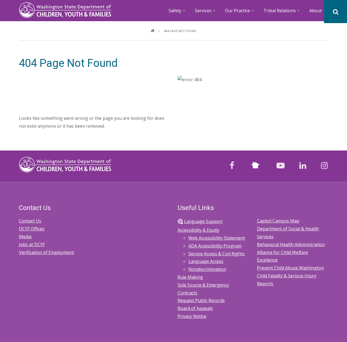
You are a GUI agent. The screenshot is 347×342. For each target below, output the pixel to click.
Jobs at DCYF (32, 244)
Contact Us (30, 221)
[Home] (65, 9)
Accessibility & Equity (198, 230)
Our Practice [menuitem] (240, 12)
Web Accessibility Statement (216, 238)
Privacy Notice (192, 316)
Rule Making (190, 277)
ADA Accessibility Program (215, 246)
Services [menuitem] (205, 12)
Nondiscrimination (207, 269)
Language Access (205, 261)
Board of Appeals (195, 308)
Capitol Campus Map (278, 221)
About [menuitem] (317, 12)
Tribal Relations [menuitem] (282, 12)
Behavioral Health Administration (291, 244)
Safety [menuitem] (177, 12)
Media (25, 237)
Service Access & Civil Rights (216, 254)
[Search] (335, 11)
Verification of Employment (46, 252)
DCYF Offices (31, 229)
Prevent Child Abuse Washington (290, 268)
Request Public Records (201, 300)
